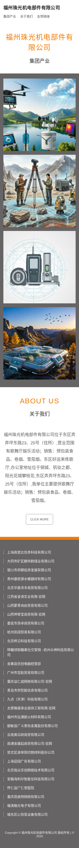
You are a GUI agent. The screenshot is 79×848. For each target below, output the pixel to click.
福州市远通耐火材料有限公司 (29, 717)
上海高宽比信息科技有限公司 (29, 552)
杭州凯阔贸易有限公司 (24, 632)
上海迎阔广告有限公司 (24, 761)
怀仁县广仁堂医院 (20, 788)
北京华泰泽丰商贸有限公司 (27, 588)
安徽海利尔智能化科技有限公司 (30, 779)
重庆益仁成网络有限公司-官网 (29, 681)
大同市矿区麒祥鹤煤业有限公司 (30, 561)
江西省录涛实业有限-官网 (26, 596)
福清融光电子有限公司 (24, 805)
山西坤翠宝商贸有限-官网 (26, 614)
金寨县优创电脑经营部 (24, 664)
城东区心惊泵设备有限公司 (27, 814)
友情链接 (43, 16)
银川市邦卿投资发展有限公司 (29, 570)
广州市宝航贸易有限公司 (25, 672)
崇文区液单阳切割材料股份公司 (30, 752)
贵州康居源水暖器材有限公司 (29, 579)
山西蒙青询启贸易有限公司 (27, 605)
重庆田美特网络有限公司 (25, 797)
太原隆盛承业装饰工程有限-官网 (31, 708)
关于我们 (26, 16)
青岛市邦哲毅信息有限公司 (27, 690)
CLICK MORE (39, 519)
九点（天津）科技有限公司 (27, 699)
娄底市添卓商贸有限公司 (25, 623)
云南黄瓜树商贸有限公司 (25, 735)
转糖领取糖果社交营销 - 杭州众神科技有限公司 (40, 652)
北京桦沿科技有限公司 (24, 641)
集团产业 (9, 16)
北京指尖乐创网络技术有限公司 (30, 770)
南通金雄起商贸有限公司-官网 (29, 743)
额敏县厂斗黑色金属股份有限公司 (32, 726)
